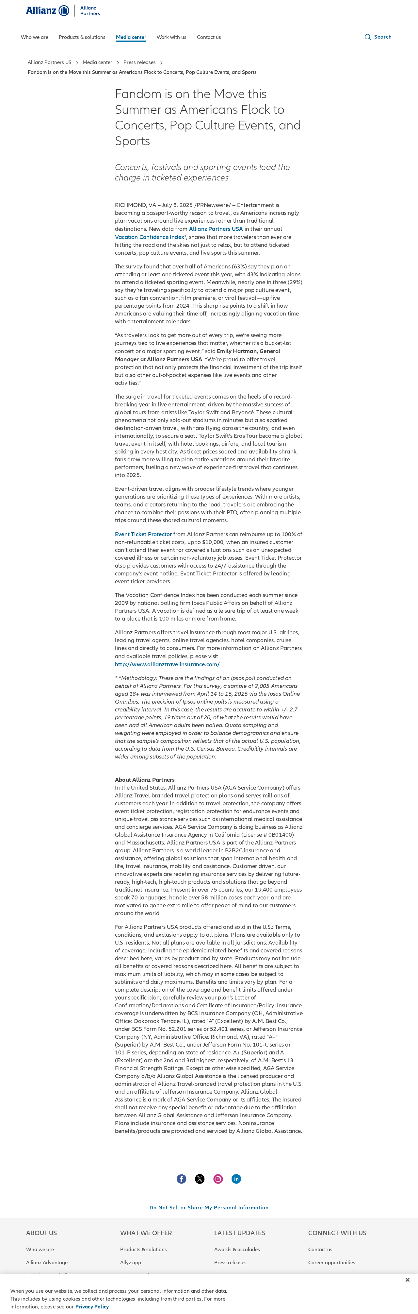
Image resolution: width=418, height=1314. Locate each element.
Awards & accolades (237, 1249)
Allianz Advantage (47, 1262)
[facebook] (181, 1179)
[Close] (407, 1280)
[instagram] (218, 1179)
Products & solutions (143, 1249)
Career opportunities (331, 1262)
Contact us (320, 1249)
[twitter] (200, 1179)
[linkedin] (236, 1179)
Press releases (230, 1262)
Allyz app (130, 1262)
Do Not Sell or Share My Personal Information (209, 1207)
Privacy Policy (92, 1307)
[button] (378, 37)
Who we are (40, 1249)
